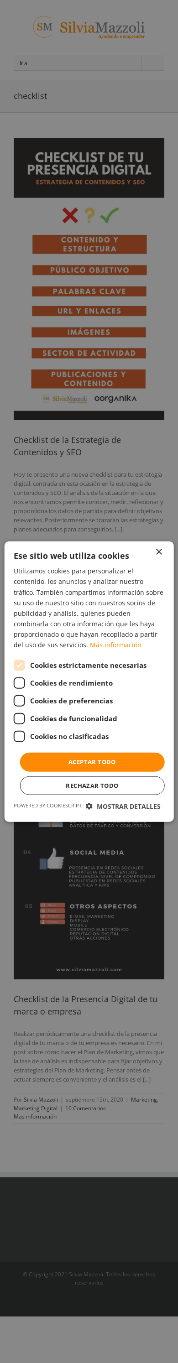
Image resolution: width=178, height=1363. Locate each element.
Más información (115, 644)
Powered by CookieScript (48, 804)
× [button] (158, 552)
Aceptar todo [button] (92, 762)
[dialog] (89, 681)
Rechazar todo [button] (92, 785)
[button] (123, 805)
